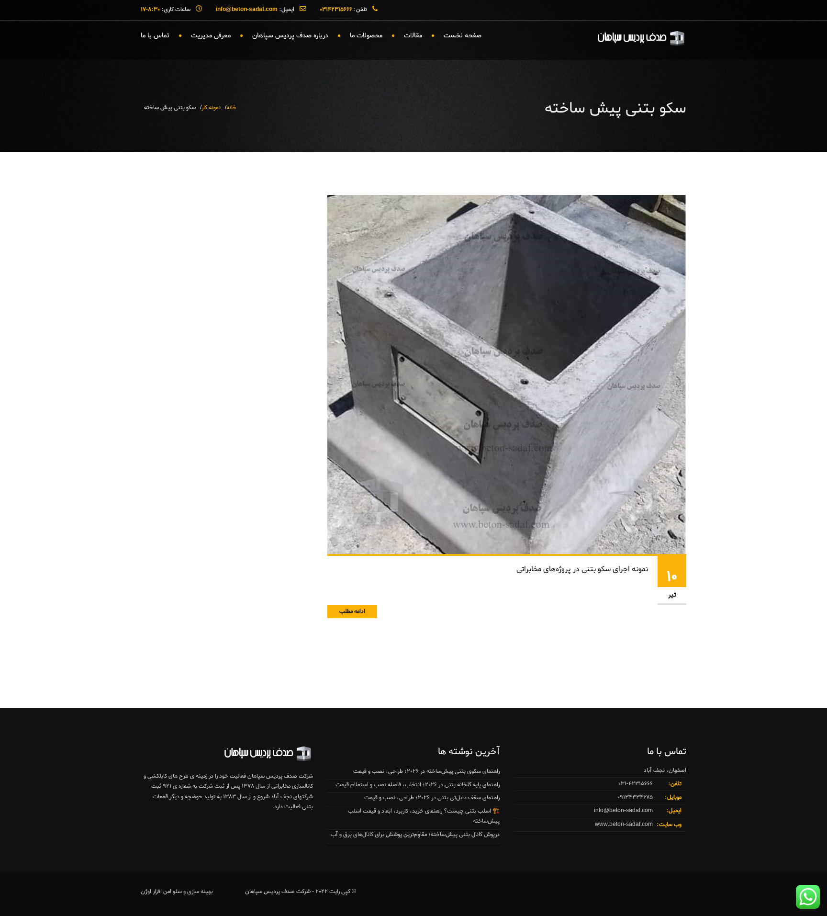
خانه (231, 107)
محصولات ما (366, 36)
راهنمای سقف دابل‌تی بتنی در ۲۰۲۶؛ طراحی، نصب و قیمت (432, 797)
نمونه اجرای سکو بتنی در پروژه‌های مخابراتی (582, 569)
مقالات (413, 36)
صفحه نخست (462, 36)
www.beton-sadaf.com (624, 824)
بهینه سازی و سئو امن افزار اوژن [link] (177, 891)
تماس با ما (155, 36)
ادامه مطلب (352, 611)
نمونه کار (211, 107)
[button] (26, 889)
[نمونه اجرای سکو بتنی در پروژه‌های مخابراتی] (506, 375)
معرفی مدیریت (211, 36)
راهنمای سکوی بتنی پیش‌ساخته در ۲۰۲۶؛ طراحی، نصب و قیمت (426, 771)
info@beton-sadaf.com (623, 810)
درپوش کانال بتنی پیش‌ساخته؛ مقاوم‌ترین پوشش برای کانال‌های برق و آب (415, 834)
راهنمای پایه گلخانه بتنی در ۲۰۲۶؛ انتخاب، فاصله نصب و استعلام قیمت (417, 784)
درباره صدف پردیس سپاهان (290, 36)
